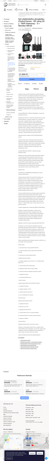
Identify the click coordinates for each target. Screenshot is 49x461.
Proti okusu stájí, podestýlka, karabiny (10, 38)
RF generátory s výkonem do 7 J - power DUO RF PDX (11, 58)
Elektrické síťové (11, 48)
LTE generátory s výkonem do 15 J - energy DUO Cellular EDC (11, 75)
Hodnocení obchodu (24, 375)
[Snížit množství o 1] (38, 75)
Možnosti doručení (22, 70)
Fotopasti (8, 114)
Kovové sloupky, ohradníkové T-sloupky (10, 106)
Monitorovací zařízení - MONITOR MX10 (11, 80)
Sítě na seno (8, 30)
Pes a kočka (7, 119)
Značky (6, 123)
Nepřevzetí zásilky (7, 419)
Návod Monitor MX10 (25, 340)
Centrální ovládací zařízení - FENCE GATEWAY (11, 85)
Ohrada (7, 44)
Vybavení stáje (8, 26)
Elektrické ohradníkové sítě (10, 102)
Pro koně (6, 21)
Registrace (42, 0)
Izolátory (8, 92)
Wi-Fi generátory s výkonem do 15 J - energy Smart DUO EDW (11, 69)
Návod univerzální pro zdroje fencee (29, 348)
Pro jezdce (6, 19)
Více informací (21, 65)
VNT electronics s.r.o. (26, 29)
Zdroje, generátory (10, 46)
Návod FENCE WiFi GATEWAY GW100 (29, 346)
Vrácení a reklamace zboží (9, 421)
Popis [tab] (27, 89)
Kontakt (9, 0)
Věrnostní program (7, 423)
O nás (4, 0)
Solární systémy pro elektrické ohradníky (10, 110)
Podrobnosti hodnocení (37, 28)
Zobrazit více (24, 397)
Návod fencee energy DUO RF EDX (28, 345)
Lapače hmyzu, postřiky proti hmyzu (9, 35)
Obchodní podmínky (7, 410)
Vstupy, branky (9, 94)
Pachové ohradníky (10, 112)
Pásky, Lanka (9, 96)
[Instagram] (30, 438)
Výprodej (6, 121)
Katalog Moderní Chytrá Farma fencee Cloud (31, 343)
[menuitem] (8, 10)
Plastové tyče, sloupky (9, 89)
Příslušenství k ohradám (9, 99)
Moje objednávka (7, 425)
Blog (4, 414)
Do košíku (32, 79)
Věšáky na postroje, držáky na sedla (9, 41)
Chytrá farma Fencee (11, 54)
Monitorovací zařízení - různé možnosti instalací (31, 342)
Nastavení (9, 458)
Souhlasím (39, 453)
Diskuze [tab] (36, 89)
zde (22, 455)
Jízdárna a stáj (8, 116)
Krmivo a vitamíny (9, 23)
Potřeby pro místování (10, 32)
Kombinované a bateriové (11, 51)
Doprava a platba (7, 418)
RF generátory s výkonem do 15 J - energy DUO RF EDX (11, 64)
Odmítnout (32, 453)
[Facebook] (27, 438)
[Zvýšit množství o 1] (44, 75)
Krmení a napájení (9, 28)
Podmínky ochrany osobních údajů (11, 412)
